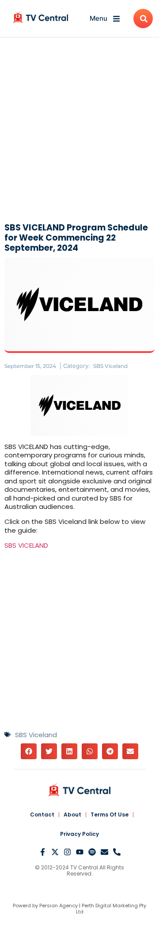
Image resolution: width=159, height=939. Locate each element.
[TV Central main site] (79, 789)
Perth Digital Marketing (110, 905)
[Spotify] (92, 852)
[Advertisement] (79, 132)
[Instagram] (67, 852)
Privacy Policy (79, 834)
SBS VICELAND (26, 545)
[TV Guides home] (40, 17)
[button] (29, 751)
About (72, 814)
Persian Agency (58, 905)
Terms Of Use (110, 814)
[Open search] (143, 18)
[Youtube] (79, 852)
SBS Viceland (110, 366)
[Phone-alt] (117, 852)
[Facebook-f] (42, 852)
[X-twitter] (55, 852)
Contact (42, 814)
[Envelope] (104, 852)
